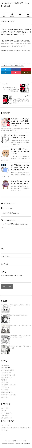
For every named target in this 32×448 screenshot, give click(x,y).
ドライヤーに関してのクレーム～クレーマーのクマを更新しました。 (20, 151)
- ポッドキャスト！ (6, 425)
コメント (3, 227)
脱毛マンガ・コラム (8, 394)
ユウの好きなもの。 (8, 375)
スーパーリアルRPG (6, 413)
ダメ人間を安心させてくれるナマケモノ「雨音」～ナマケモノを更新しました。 (20, 167)
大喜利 (4, 380)
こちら (20, 51)
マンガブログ (6, 372)
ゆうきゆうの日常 (7, 370)
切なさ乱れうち (6, 377)
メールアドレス (5, 256)
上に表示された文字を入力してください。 (12, 275)
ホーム (4, 21)
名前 (2, 248)
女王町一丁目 (4, 415)
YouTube (5, 365)
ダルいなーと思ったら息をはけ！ (19, 315)
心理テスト (5, 387)
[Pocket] (16, 72)
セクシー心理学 (5, 408)
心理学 (4, 390)
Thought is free (25, 443)
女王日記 (5, 382)
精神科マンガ (4, 392)
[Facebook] (16, 69)
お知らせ (12, 21)
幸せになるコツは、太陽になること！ (20, 325)
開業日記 (4, 397)
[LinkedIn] (6, 72)
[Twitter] (6, 69)
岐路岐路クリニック (8, 385)
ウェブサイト (4, 264)
